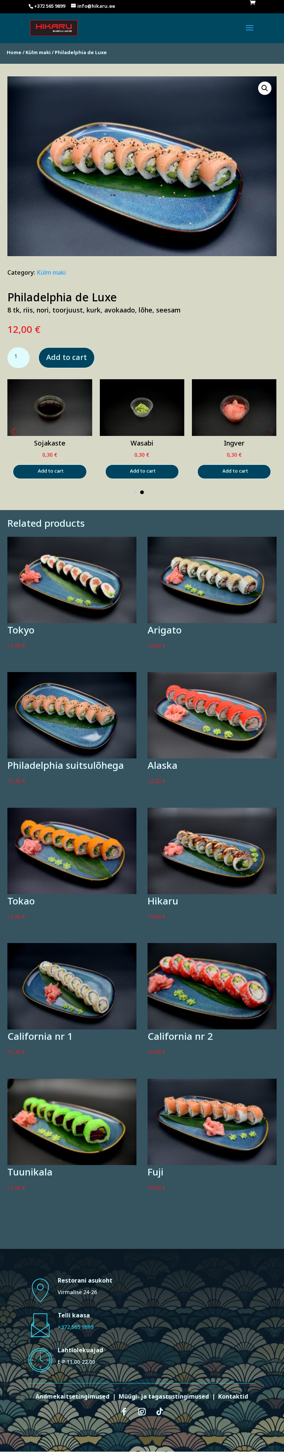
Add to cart (66, 359)
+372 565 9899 (76, 1328)
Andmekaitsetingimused (72, 1398)
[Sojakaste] (49, 435)
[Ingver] (234, 435)
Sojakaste (49, 445)
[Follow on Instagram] (142, 1411)
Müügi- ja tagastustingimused (164, 1398)
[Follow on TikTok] (159, 1411)
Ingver (234, 445)
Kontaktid (233, 1398)
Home (14, 54)
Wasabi (142, 445)
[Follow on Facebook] (124, 1411)
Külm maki (38, 54)
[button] (13, 432)
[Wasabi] (141, 435)
